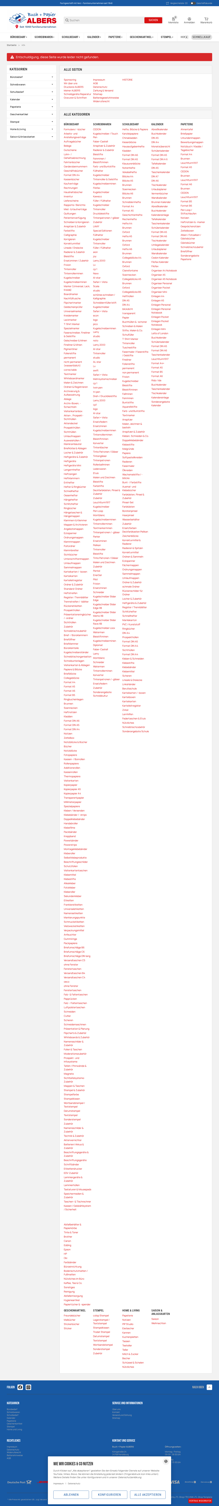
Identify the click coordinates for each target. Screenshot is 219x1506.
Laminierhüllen (72, 1185)
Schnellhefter (71, 491)
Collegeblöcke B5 (131, 291)
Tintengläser (100, 456)
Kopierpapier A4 (72, 793)
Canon (67, 1240)
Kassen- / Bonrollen (74, 759)
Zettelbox (69, 737)
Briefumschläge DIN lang (77, 956)
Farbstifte (69, 230)
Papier (125, 317)
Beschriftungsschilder (76, 861)
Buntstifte (128, 402)
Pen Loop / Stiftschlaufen (188, 211)
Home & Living (18, 129)
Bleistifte (69, 256)
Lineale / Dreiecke (73, 247)
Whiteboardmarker (74, 378)
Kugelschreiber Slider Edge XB (104, 606)
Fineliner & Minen (73, 344)
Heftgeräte (70, 461)
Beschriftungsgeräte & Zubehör (76, 1154)
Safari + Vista (100, 282)
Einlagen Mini (158, 329)
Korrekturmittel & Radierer (131, 542)
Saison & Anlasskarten (22, 136)
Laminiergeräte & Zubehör (73, 1179)
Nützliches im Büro (74, 1278)
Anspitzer (127, 419)
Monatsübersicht (160, 146)
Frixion (67, 264)
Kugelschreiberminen (75, 282)
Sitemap (116, 1418)
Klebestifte (70, 879)
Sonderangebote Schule (135, 731)
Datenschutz (13, 1449)
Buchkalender (158, 133)
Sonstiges (69, 1287)
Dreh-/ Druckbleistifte (105, 396)
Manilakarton (129, 620)
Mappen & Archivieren (76, 524)
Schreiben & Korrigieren (76, 222)
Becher (126, 1358)
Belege (67, 145)
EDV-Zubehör (71, 1173)
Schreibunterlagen (74, 660)
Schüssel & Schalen (133, 1362)
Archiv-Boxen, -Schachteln (72, 405)
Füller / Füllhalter (102, 200)
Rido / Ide (156, 380)
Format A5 (69, 686)
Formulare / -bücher (74, 129)
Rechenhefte (129, 219)
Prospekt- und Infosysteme (71, 1059)
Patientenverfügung (75, 217)
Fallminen (127, 393)
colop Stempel (101, 1315)
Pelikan (97, 545)
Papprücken (70, 998)
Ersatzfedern (100, 421)
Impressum (12, 1446)
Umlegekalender (160, 244)
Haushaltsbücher (73, 192)
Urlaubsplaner (159, 189)
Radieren (127, 461)
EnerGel (97, 575)
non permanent (130, 372)
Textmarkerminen (102, 528)
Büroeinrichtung (72, 1266)
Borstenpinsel (129, 510)
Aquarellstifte (129, 406)
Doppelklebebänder (74, 819)
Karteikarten (71, 576)
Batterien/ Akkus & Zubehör (74, 1146)
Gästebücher (188, 242)
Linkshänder (129, 684)
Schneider (98, 592)
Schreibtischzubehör (75, 630)
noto (95, 340)
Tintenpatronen (101, 460)
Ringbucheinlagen (73, 699)
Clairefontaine (130, 270)
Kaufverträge (71, 183)
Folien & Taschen (73, 1049)
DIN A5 (126, 300)
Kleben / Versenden (74, 810)
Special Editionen (102, 230)
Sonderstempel (72, 1119)
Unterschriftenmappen (76, 558)
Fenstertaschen (72, 968)
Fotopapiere (70, 755)
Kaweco (97, 196)
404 (23, 45)
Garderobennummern (75, 166)
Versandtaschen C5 (74, 960)
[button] (209, 1387)
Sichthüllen (70, 431)
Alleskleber (70, 883)
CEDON (97, 129)
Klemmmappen (72, 541)
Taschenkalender (160, 172)
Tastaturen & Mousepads (77, 1189)
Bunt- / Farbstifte (131, 482)
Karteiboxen (129, 697)
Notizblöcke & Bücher (75, 742)
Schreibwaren (17, 84)
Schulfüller (128, 334)
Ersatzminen (100, 426)
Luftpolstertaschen (74, 1007)
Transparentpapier (74, 797)
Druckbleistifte (101, 213)
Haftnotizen (70, 712)
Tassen (126, 1341)
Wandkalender (159, 197)
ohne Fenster (71, 964)
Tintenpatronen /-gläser (106, 217)
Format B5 (69, 695)
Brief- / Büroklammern (76, 635)
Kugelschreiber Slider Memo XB (104, 614)
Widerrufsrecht (14, 1452)
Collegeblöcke (71, 678)
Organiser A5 (158, 274)
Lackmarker (70, 319)
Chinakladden (129, 137)
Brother (68, 1236)
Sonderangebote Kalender (160, 403)
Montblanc (99, 515)
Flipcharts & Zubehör (75, 1033)
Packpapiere (70, 943)
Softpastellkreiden (132, 457)
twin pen (97, 387)
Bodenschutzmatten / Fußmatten (76, 1272)
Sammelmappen (73, 567)
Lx (94, 264)
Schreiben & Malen (132, 326)
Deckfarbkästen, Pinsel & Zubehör (106, 492)
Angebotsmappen (73, 528)
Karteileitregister (73, 580)
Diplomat (98, 645)
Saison (155, 1319)
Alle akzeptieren (147, 1494)
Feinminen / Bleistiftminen (100, 160)
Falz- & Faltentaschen (76, 994)
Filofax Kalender (160, 262)
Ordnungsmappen (73, 537)
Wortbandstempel (103, 1344)
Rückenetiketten (73, 605)
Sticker (68, 1328)
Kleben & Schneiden (133, 658)
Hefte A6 (127, 249)
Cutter (67, 1015)
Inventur (68, 196)
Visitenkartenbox (73, 411)
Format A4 (69, 682)
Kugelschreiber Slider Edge (104, 598)
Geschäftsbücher (73, 170)
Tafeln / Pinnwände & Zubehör (75, 1067)
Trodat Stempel (101, 1332)
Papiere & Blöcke (73, 669)
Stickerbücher (71, 1324)
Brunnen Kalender (161, 202)
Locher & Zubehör (73, 452)
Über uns (116, 1409)
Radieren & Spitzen (132, 548)
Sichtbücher (70, 554)
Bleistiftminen (100, 438)
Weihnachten (158, 1323)
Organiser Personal (161, 283)
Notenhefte (128, 167)
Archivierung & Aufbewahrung (72, 392)
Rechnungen (71, 187)
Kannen (126, 1332)
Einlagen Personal (161, 304)
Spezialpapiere (72, 806)
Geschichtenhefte (132, 214)
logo (95, 319)
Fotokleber (69, 887)
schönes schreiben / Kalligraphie (104, 296)
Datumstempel (72, 1110)
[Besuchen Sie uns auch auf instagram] (28, 1387)
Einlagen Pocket (160, 316)
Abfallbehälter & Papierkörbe (72, 1226)
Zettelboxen (187, 230)
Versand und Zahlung (122, 1415)
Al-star (97, 277)
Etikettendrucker (73, 1168)
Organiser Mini (159, 291)
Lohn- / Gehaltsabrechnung (75, 156)
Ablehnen (71, 1494)
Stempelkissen (72, 1098)
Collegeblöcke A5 (131, 279)
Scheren (68, 1020)
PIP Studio (127, 1324)
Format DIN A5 (71, 725)
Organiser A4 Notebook (164, 270)
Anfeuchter (70, 934)
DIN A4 (126, 304)
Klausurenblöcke (131, 163)
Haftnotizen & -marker (193, 222)
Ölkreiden (127, 470)
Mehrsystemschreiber (105, 379)
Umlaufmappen (72, 436)
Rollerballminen (101, 464)
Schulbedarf (17, 91)
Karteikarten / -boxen (75, 571)
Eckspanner (70, 533)
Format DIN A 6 (159, 159)
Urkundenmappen (190, 137)
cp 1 (95, 269)
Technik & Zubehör (74, 1135)
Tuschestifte (129, 347)
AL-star (97, 361)
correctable (70, 369)
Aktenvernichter (73, 1140)
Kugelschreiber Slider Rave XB (104, 621)
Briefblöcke (70, 673)
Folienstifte (70, 353)
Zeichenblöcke (130, 535)
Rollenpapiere (71, 763)
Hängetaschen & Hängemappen (73, 514)
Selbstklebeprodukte (75, 857)
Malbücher (69, 1319)
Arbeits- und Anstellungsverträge (75, 135)
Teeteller (127, 1345)
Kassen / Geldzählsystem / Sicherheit (77, 1207)
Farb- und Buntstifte (104, 166)
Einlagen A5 (157, 300)
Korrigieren (69, 239)
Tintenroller (70, 269)
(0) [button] (179, 3)
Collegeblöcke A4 (131, 257)
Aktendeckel (71, 423)
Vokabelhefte (129, 172)
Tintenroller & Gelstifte (105, 179)
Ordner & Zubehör (73, 584)
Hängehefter (71, 499)
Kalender (15, 99)
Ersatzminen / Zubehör (76, 260)
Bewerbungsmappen (192, 142)
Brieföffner (69, 639)
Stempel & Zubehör (74, 1090)
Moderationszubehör (75, 1053)
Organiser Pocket (160, 287)
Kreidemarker (71, 315)
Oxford (126, 232)
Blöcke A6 (127, 193)
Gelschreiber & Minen (75, 340)
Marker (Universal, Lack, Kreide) (77, 288)
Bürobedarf (16, 77)
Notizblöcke (70, 750)
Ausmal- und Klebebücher (129, 488)
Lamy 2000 (99, 260)
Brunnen (68, 703)
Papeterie (127, 1315)
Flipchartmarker (72, 302)
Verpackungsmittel (74, 930)
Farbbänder (70, 1262)
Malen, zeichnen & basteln (132, 425)
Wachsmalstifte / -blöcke (132, 476)
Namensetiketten (73, 913)
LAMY (96, 226)
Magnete (69, 1073)
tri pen (96, 391)
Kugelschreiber (72, 277)
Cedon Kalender (160, 257)
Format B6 (186, 205)
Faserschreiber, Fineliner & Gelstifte (77, 334)
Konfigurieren (109, 1494)
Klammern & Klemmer (75, 520)
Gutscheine (70, 150)
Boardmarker (71, 294)
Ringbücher (70, 508)
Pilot (95, 579)
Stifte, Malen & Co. (132, 330)
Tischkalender (159, 185)
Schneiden (69, 1011)
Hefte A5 (127, 236)
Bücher (68, 746)
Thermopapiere (72, 776)
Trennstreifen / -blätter (76, 601)
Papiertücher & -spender (77, 1304)
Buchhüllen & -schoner (134, 321)
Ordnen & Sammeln (132, 556)
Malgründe (128, 448)
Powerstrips (70, 844)
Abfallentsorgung (73, 1295)
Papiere (126, 453)
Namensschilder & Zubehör (73, 1043)
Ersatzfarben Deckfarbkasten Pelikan (135, 529)
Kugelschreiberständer (76, 652)
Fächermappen (130, 565)
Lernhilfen (127, 714)
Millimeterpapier (72, 802)
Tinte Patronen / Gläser (105, 451)
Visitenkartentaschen (75, 870)
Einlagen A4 (157, 296)
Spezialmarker (71, 328)
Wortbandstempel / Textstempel (74, 1104)
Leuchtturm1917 (101, 502)
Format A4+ (157, 363)
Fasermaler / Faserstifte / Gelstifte (135, 353)
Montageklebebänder (75, 849)
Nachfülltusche (72, 298)
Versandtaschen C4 (74, 977)
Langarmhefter (72, 469)
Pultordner (69, 546)
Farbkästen (128, 506)
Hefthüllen (128, 296)
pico (95, 324)
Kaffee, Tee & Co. (73, 1283)
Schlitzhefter (71, 503)
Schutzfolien (71, 866)
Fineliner (126, 359)
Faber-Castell (100, 141)
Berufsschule (129, 688)
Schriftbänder (71, 1164)
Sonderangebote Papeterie (190, 257)
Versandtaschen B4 (74, 973)
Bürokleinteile (71, 648)
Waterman (99, 632)
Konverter (98, 443)
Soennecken (71, 707)
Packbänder (70, 832)
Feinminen (127, 398)
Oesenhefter (71, 495)
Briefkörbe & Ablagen (75, 448)
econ (96, 315)
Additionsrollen (72, 767)
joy (94, 256)
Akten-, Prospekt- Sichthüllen (73, 417)
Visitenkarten (71, 780)
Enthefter (69, 482)
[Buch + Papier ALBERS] (32, 20)
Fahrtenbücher (72, 162)
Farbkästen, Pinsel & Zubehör (133, 496)
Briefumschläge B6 (74, 947)
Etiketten (69, 900)
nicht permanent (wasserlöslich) (73, 363)
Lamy (96, 653)
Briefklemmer (71, 643)
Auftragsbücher (72, 141)
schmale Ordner (131, 586)
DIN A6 (155, 180)
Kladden (68, 716)
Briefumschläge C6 (74, 951)
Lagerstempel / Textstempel (101, 1321)
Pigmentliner (71, 349)
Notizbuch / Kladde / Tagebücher (192, 148)
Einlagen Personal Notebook (161, 310)
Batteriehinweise (15, 1455)
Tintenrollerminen (73, 273)
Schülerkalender (160, 150)
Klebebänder (129, 667)
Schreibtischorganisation (77, 656)
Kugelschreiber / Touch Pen (105, 135)
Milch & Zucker (130, 1354)
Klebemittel (70, 874)
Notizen (68, 733)
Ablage (67, 399)
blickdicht (127, 309)
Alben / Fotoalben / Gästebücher (191, 236)
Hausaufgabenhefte (133, 146)
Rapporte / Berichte (74, 205)
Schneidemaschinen (75, 1024)
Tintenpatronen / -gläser (106, 532)
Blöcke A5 (127, 180)
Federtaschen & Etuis (134, 718)
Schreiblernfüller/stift (105, 302)
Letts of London (159, 333)
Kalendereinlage (160, 214)
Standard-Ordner (73, 588)
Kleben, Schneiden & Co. (135, 436)
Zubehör (68, 626)
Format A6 (69, 690)
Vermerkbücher (159, 193)
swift (96, 370)
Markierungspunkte (74, 917)
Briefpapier (187, 133)
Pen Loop (98, 510)
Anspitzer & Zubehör (75, 226)
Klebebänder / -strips (75, 814)
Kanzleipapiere (130, 133)
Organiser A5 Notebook (164, 279)
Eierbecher (128, 1328)
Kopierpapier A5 (72, 789)
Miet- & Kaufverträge (75, 209)
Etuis (96, 473)
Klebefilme (69, 827)
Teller (125, 1349)
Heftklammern (72, 478)
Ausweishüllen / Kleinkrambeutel (72, 442)
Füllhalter (98, 170)
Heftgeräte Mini (72, 465)
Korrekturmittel (72, 243)
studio (96, 290)
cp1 (95, 404)
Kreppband (70, 836)
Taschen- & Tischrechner (77, 1201)
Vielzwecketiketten (74, 926)
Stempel (14, 121)
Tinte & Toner (71, 1232)
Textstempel (71, 1115)
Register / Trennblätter (76, 597)
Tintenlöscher (100, 447)
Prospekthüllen (72, 427)
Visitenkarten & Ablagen (77, 665)
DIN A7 (154, 176)
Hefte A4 (127, 223)
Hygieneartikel (72, 1300)
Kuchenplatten (130, 1336)
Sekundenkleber (72, 896)
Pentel (96, 570)
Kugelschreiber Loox (104, 628)
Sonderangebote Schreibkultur (102, 693)
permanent (70, 357)
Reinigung (69, 1291)
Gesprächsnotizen (191, 226)
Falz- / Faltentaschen (75, 1003)
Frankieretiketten (73, 904)
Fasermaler (128, 465)
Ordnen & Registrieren (76, 386)
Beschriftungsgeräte (75, 1160)
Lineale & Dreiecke (132, 680)
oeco (66, 981)
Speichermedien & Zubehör (74, 1195)
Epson (67, 1249)
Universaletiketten (74, 909)
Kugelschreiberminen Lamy (104, 330)
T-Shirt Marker (72, 324)
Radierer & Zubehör (74, 252)
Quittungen (70, 213)
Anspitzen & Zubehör (133, 431)
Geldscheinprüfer (73, 307)
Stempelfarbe (71, 1094)
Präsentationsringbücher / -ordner (77, 616)
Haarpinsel (128, 515)
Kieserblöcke (129, 142)
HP (65, 1253)
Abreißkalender (159, 129)
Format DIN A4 (72, 175)
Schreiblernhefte (131, 202)
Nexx (96, 273)
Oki (65, 1258)
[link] (31, 77)
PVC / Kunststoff (131, 624)
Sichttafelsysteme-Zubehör (74, 1079)
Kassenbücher (71, 179)
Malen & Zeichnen (73, 382)
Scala (96, 286)
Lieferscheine (71, 200)
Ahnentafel (187, 129)
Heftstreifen (70, 593)
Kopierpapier (70, 784)
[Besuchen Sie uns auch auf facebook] (20, 1387)
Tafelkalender (158, 163)
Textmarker (70, 374)
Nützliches (128, 722)
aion (95, 252)
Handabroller (71, 823)
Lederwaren (99, 468)
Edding (67, 1245)
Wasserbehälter (131, 519)
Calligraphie (70, 234)
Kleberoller (69, 853)
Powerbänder (71, 840)
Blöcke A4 (127, 176)
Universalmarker (73, 311)
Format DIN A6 (72, 720)
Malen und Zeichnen (104, 477)
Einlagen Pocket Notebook (160, 322)
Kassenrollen (71, 772)
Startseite (11, 45)
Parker (96, 536)
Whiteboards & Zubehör (77, 1037)
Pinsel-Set (128, 502)
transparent (129, 313)
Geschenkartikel (19, 114)
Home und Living (14, 1429)
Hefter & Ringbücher (75, 486)
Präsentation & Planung (76, 1028)
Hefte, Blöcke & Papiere (135, 129)
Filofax (96, 187)
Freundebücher (72, 1315)
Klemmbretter (71, 550)
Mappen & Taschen (74, 1085)
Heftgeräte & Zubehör (76, 456)
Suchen (153, 20)
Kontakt (116, 1412)
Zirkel (125, 710)
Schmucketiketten (74, 921)
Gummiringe (70, 938)
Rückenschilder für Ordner (132, 592)
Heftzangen (70, 474)
